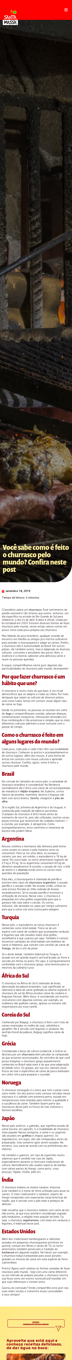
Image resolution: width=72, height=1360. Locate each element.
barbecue (8, 1252)
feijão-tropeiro (30, 791)
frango (6, 948)
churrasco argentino (42, 882)
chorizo (23, 870)
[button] (66, 10)
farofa (34, 798)
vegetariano (31, 1220)
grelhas (27, 1136)
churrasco (35, 610)
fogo (9, 714)
